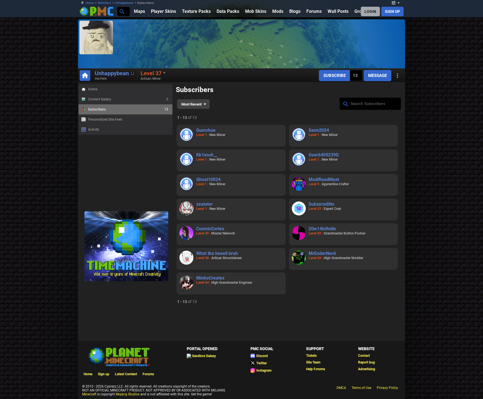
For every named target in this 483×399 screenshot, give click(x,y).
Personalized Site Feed (105, 119)
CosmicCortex (210, 228)
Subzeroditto (321, 204)
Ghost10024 (208, 179)
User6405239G (324, 155)
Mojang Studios (127, 394)
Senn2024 (319, 130)
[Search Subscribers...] (345, 103)
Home (90, 3)
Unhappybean (124, 3)
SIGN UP (392, 11)
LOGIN (370, 11)
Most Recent (191, 104)
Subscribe (334, 75)
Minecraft (89, 394)
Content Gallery (128, 99)
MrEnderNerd (322, 253)
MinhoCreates (210, 278)
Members (104, 3)
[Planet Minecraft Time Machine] (126, 280)
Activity (93, 130)
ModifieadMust (324, 179)
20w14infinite (322, 228)
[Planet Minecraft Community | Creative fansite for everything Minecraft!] (118, 356)
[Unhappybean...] (122, 11)
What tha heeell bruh (217, 253)
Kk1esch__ (206, 155)
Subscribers (128, 109)
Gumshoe (206, 130)
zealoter (204, 204)
